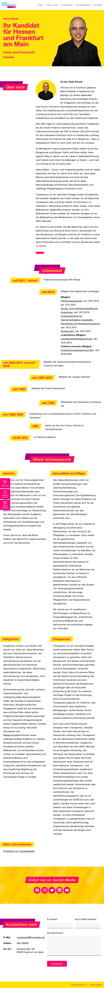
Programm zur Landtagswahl (19, 851)
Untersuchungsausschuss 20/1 (77, 350)
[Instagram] (44, 890)
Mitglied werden (5, 496)
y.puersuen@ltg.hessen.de (30, 937)
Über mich (52, 5)
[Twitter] (52, 890)
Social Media (83, 5)
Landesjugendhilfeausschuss (76, 338)
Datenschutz (78, 984)
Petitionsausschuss (71, 301)
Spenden (5, 485)
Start (40, 5)
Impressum (96, 984)
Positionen (66, 5)
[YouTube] (67, 890)
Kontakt (97, 5)
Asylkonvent (67, 331)
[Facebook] (37, 890)
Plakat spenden (5, 507)
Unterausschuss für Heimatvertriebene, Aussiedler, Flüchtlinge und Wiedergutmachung (80, 320)
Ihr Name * (52, 919)
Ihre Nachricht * (55, 933)
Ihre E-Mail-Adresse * (86, 919)
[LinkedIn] (59, 890)
